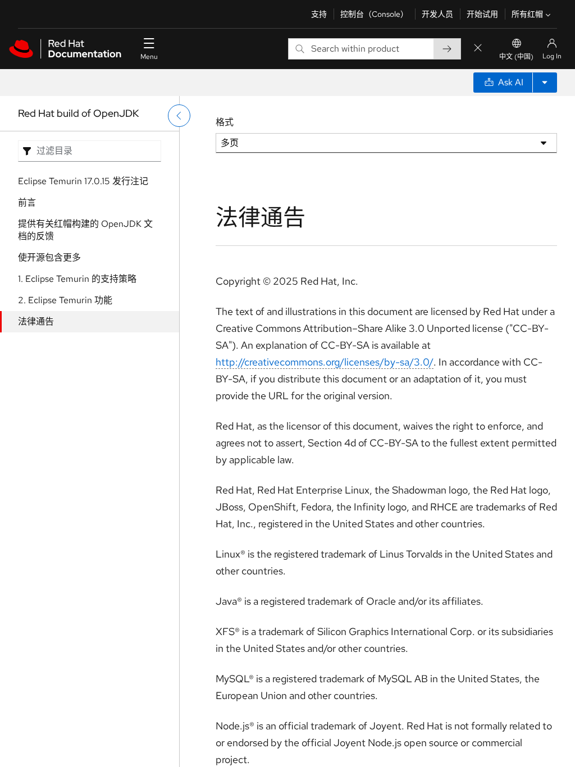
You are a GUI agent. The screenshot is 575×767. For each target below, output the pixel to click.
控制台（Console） (374, 14)
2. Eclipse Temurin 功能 (65, 300)
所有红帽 (527, 14)
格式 (225, 122)
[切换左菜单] (179, 115)
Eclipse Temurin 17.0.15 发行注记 (83, 181)
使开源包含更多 (49, 257)
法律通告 (36, 321)
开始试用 (482, 14)
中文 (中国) (516, 56)
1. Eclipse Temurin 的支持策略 (77, 279)
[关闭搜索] (478, 48)
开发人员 (437, 14)
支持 (319, 14)
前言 (27, 202)
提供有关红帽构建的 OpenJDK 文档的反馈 (85, 230)
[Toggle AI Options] (544, 82)
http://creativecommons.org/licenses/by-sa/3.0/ (324, 361)
